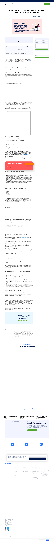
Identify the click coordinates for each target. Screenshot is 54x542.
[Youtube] (5, 530)
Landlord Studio (16, 285)
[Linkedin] (8, 530)
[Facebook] (5, 0)
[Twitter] (6, 0)
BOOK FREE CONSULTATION (22, 320)
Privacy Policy (20, 540)
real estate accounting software (17, 216)
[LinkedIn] (7, 0)
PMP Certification (27, 154)
